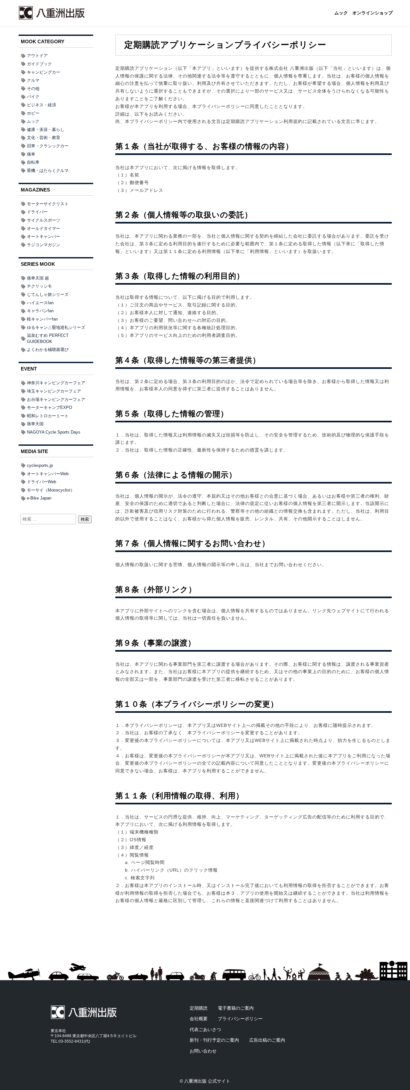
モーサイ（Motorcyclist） (51, 490)
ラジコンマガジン (43, 244)
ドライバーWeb (41, 481)
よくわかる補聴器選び (48, 349)
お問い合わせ (203, 1050)
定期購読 (199, 1008)
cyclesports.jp (40, 465)
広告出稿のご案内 (267, 1040)
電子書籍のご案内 (236, 1008)
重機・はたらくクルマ (48, 170)
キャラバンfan (40, 310)
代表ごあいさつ (205, 1029)
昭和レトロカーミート (48, 415)
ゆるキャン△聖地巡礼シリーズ (56, 327)
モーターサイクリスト (48, 203)
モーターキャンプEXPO (49, 407)
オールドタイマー (43, 228)
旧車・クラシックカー (48, 145)
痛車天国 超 (38, 278)
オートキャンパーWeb (48, 473)
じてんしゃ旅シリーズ (48, 294)
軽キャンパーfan (42, 319)
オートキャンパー (43, 236)
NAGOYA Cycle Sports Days (53, 432)
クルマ (33, 80)
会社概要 (199, 1018)
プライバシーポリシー (240, 1018)
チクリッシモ (39, 286)
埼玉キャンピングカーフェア (54, 391)
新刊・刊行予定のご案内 (214, 1040)
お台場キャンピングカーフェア (56, 399)
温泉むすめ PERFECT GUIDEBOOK (48, 338)
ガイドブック (39, 63)
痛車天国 (35, 423)
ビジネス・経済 (41, 104)
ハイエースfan (40, 302)
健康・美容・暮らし (45, 129)
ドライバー (37, 211)
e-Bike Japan (39, 498)
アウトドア (37, 55)
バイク (33, 96)
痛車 (31, 154)
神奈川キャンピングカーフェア (56, 382)
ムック (341, 13)
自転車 (33, 162)
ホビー (33, 113)
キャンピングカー (43, 72)
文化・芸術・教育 (43, 137)
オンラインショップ (372, 13)
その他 (33, 88)
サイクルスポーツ (43, 220)
